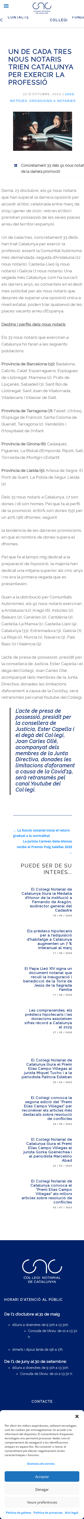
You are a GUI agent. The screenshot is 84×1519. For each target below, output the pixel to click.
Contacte (18, 17)
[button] (77, 1416)
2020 (69, 94)
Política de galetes (18, 1513)
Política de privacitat (48, 1513)
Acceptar (42, 1476)
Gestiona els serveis (41, 1464)
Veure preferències (42, 1502)
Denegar (42, 1489)
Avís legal (71, 1513)
